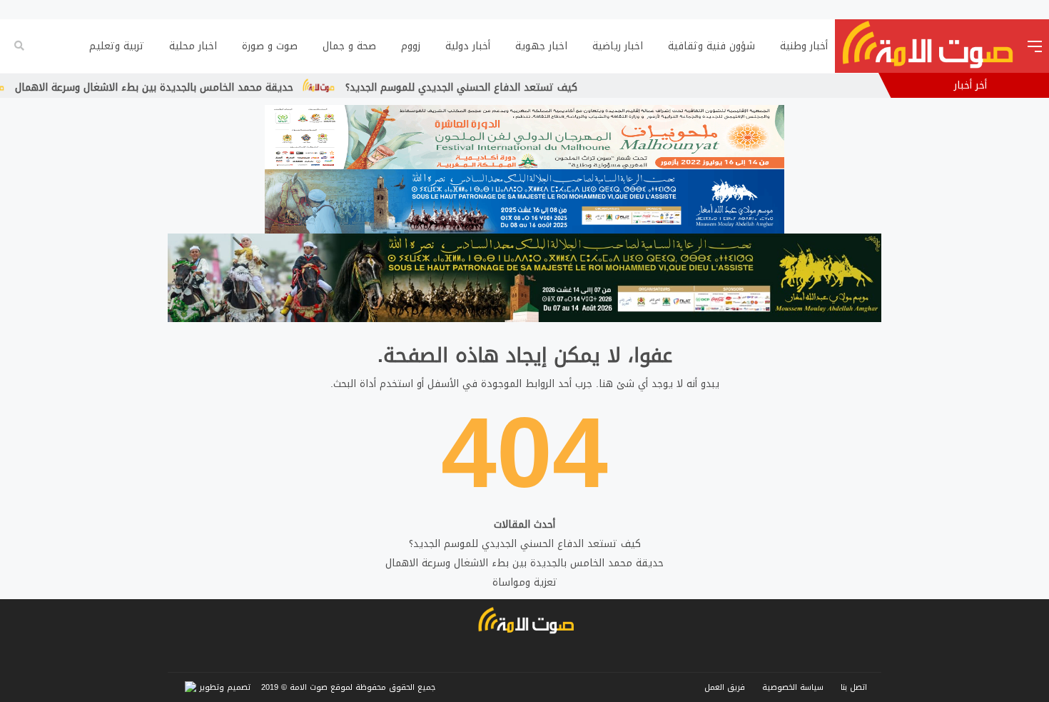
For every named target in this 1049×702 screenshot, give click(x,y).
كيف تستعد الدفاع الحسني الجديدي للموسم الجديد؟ (493, 87)
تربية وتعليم (116, 46)
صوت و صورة (270, 46)
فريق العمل (724, 687)
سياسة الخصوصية (793, 687)
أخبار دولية (467, 46)
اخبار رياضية (617, 46)
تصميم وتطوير (223, 687)
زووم (410, 46)
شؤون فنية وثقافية (711, 46)
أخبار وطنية (804, 46)
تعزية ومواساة (524, 582)
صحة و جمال (349, 46)
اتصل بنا (854, 687)
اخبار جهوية (541, 46)
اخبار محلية (193, 46)
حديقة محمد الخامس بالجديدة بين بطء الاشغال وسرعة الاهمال (185, 87)
